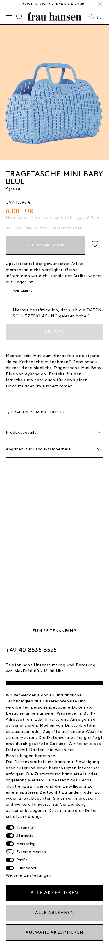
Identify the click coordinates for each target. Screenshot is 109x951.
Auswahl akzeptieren (54, 932)
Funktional (26, 868)
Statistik (24, 836)
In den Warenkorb (45, 245)
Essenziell (25, 827)
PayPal (22, 860)
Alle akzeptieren (54, 893)
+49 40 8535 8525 (31, 650)
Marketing (25, 844)
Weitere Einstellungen (28, 875)
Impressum (85, 798)
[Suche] (19, 16)
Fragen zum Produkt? (38, 412)
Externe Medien (31, 852)
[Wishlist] (91, 16)
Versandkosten (66, 228)
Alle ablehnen (54, 913)
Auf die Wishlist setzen (95, 244)
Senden (54, 332)
